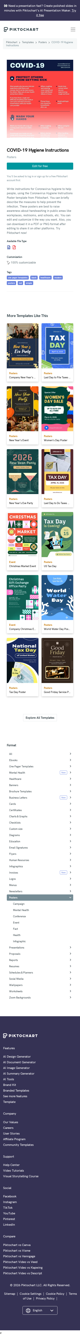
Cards (12, 803)
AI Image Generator (16, 1068)
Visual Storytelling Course (20, 1176)
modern (58, 277)
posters (11, 283)
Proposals (14, 953)
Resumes (14, 966)
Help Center (11, 1165)
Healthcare (15, 778)
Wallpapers (16, 985)
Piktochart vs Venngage (19, 1256)
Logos (12, 878)
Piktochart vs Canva (16, 1245)
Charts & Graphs (18, 816)
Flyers (12, 853)
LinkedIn (9, 1224)
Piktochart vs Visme (16, 1250)
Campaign (18, 903)
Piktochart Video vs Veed (20, 1262)
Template (9, 1102)
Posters (42, 42)
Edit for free (40, 166)
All (10, 753)
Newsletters (15, 891)
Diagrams (14, 835)
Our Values (10, 1122)
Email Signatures (18, 847)
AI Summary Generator (18, 1073)
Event (16, 922)
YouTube (9, 1213)
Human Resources (19, 860)
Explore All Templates (40, 718)
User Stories (11, 1133)
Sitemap (9, 1294)
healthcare (45, 277)
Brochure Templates (20, 791)
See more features (15, 1096)
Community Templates (18, 1145)
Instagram (10, 1202)
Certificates (15, 810)
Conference (19, 916)
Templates (28, 42)
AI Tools (8, 1079)
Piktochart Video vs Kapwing (23, 1267)
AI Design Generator (17, 1056)
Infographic (19, 941)
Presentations (16, 947)
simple (29, 283)
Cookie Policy (55, 1294)
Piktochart (11, 42)
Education (14, 841)
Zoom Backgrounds (20, 997)
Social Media (16, 978)
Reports (13, 960)
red (20, 283)
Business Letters (18, 797)
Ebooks (13, 760)
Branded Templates (16, 1090)
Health (16, 935)
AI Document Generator (19, 1062)
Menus (13, 885)
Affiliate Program (14, 1139)
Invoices (13, 872)
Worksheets (16, 991)
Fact (15, 928)
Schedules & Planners (21, 972)
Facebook (10, 1196)
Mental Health (17, 772)
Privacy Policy (45, 1298)
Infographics (16, 866)
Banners (13, 785)
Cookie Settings (30, 1294)
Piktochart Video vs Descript (22, 1273)
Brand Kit (9, 1085)
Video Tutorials (13, 1170)
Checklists (15, 822)
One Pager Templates (21, 766)
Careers (8, 1128)
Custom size (16, 828)
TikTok (8, 1207)
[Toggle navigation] (73, 29)
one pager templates (18, 277)
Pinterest (9, 1219)
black (34, 277)
